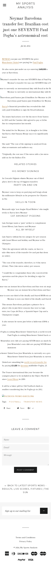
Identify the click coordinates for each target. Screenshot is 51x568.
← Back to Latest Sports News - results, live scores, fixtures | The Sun (25, 489)
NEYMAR (6, 59)
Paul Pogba (38, 62)
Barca (4, 106)
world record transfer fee (35, 362)
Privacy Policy (25, 541)
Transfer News (33, 402)
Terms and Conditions (25, 537)
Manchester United (10, 62)
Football (15, 402)
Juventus (25, 365)
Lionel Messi (12, 379)
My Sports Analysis (25, 5)
